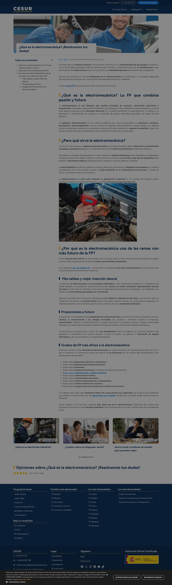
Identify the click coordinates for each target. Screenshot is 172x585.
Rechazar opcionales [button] (153, 577)
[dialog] (86, 577)
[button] (57, 582)
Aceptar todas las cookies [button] (127, 577)
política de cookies (24, 579)
